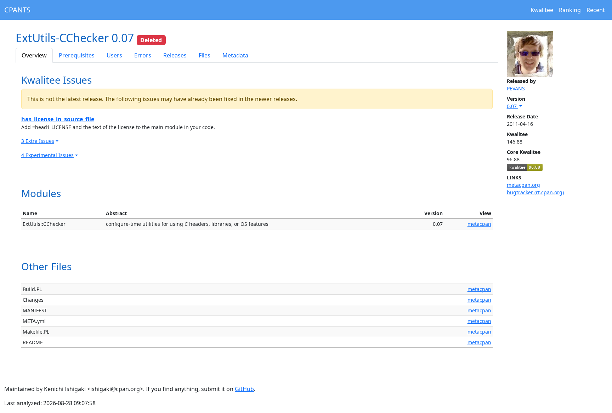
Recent (595, 10)
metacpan (479, 224)
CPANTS (17, 10)
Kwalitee (542, 10)
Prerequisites (77, 55)
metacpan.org (523, 185)
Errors (142, 55)
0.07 (512, 106)
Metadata (235, 55)
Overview (34, 55)
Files (204, 55)
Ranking (570, 10)
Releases (175, 55)
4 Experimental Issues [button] (47, 155)
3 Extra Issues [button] (37, 141)
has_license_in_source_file (57, 119)
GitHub (244, 389)
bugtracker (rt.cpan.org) (535, 192)
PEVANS (516, 88)
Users (114, 55)
